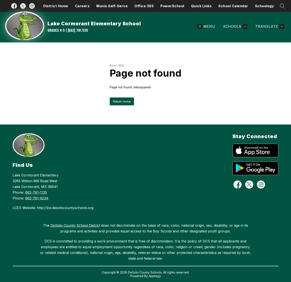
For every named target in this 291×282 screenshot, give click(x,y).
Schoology (264, 6)
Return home (122, 101)
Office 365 (144, 6)
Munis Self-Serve (112, 6)
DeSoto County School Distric (74, 225)
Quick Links (201, 6)
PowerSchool (172, 6)
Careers (82, 6)
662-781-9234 (36, 198)
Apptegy (155, 276)
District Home (55, 6)
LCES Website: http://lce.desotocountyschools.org (53, 208)
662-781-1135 (36, 192)
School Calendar (233, 6)
